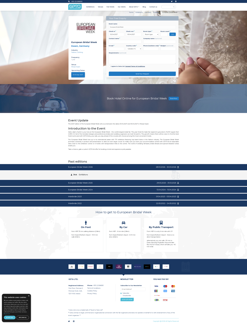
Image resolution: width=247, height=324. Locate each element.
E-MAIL (111, 46)
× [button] (28, 296)
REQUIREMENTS (117, 53)
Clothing (80, 52)
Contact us (153, 7)
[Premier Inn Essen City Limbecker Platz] (166, 266)
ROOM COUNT (164, 31)
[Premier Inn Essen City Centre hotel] (119, 266)
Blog (144, 7)
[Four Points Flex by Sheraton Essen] (81, 266)
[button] (123, 167)
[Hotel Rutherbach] (156, 266)
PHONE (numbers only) (151, 46)
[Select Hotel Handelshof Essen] (147, 266)
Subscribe (126, 293)
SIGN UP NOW (127, 299)
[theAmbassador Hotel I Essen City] (109, 266)
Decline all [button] (23, 317)
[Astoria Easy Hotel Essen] (72, 266)
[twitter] (171, 1)
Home (131, 12)
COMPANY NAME (152, 38)
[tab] (123, 171)
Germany (148, 12)
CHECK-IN (112, 31)
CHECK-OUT (130, 31)
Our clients (122, 7)
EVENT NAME (113, 24)
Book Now (173, 98)
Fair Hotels (110, 7)
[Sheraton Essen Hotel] (100, 266)
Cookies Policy (92, 291)
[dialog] (16, 308)
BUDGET (167, 45)
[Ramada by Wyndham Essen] (90, 266)
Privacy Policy (92, 293)
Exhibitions (90, 7)
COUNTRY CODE (131, 46)
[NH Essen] (137, 266)
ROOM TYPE (147, 31)
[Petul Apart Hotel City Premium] (128, 266)
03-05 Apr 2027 (78, 75)
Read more (7, 314)
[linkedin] (175, 1)
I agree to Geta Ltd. (128, 66)
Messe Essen (75, 67)
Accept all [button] (9, 317)
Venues (100, 7)
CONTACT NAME (114, 38)
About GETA (133, 7)
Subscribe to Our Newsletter (131, 285)
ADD (172, 34)
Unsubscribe (127, 295)
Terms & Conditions (93, 288)
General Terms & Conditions (135, 66)
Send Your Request (142, 74)
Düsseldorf (156, 12)
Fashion (74, 52)
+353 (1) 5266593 (76, 1)
